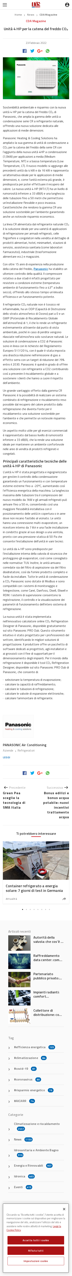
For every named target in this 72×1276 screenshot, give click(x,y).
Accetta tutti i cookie (36, 1240)
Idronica (24, 1176)
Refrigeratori (26, 750)
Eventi (22, 1187)
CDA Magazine (48, 14)
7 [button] (46, 909)
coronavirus (28, 1079)
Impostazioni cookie (36, 1261)
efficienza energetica (35, 1047)
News (31, 14)
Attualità (11, 899)
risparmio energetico (34, 1090)
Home (18, 14)
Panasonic (41, 268)
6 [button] (42, 909)
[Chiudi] (64, 1209)
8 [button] (49, 909)
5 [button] (38, 909)
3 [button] (30, 909)
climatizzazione (30, 1057)
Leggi (6, 757)
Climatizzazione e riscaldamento (37, 1126)
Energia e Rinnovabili (33, 1165)
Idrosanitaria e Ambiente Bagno (36, 1152)
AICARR (25, 1101)
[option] (36, 872)
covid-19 (26, 1068)
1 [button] (23, 909)
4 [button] (34, 909)
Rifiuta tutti (36, 1251)
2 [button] (26, 909)
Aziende (8, 750)
